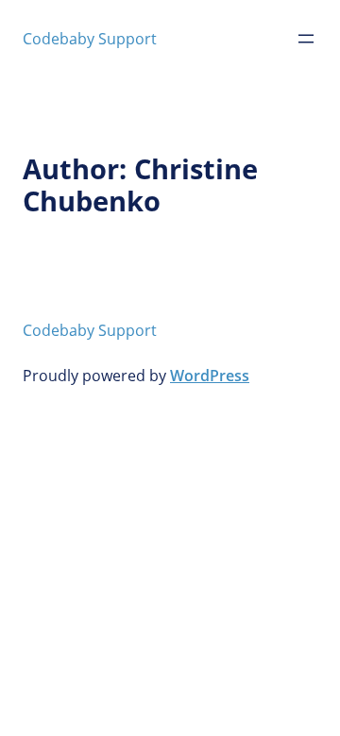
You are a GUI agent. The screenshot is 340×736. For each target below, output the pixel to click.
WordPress (209, 375)
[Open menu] (306, 38)
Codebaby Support (90, 38)
